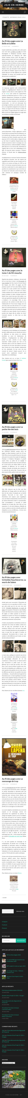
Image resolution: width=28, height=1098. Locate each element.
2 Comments (13, 432)
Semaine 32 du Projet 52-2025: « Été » (15, 977)
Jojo (3, 1030)
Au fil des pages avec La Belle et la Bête (12, 42)
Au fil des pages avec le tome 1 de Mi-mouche (12, 271)
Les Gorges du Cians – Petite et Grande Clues (15, 971)
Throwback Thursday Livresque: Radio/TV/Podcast (10, 1015)
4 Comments (15, 46)
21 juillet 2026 (6, 46)
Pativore (16, 225)
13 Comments (17, 585)
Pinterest (4, 928)
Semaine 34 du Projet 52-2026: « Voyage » (13, 995)
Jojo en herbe (14, 5)
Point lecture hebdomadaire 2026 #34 (12, 990)
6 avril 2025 (5, 784)
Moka (20, 360)
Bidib (16, 728)
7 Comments (13, 275)
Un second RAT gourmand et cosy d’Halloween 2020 (15, 960)
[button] (4, 82)
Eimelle (4, 360)
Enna (17, 238)
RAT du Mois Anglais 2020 (14, 955)
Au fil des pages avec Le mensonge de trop (12, 780)
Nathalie (12, 189)
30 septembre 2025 (7, 585)
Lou (23, 690)
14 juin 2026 (5, 432)
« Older (4, 897)
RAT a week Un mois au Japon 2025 (16, 966)
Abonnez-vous (20, 911)
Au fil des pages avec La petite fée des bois (12, 428)
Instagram (4, 921)
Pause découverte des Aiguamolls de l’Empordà (11, 1001)
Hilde (16, 708)
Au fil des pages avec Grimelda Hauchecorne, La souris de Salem (14, 580)
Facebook (4, 925)
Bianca (19, 873)
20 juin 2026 (5, 275)
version (7, 93)
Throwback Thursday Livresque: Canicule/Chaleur (10, 1008)
